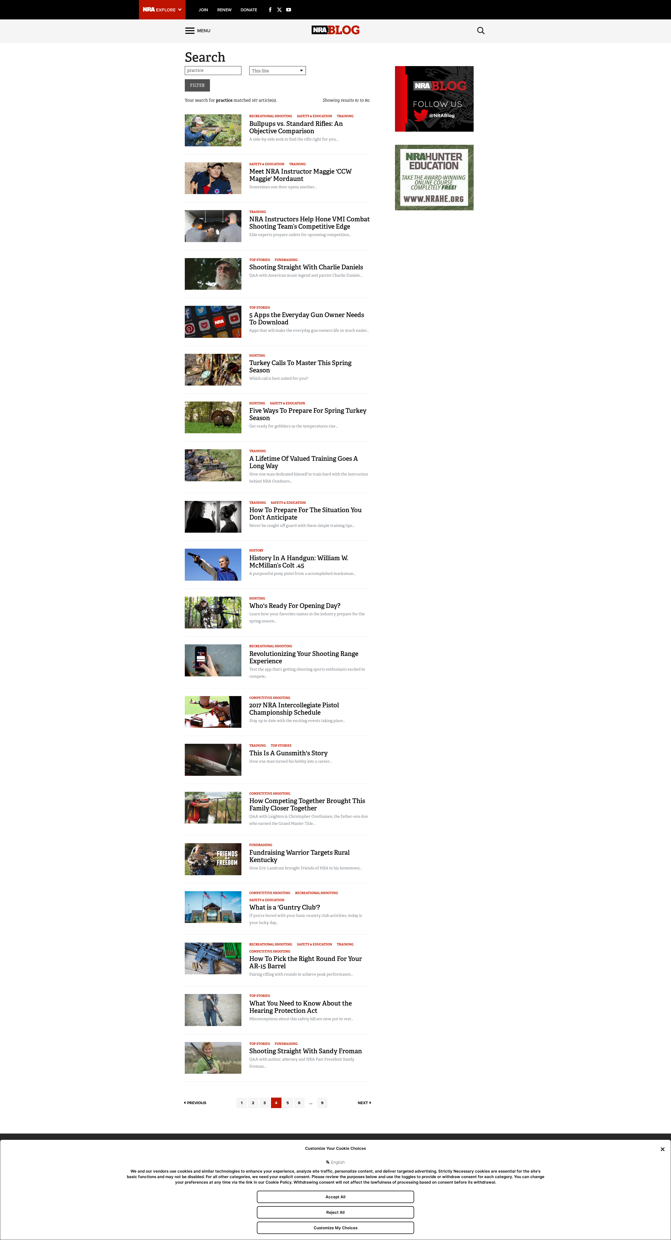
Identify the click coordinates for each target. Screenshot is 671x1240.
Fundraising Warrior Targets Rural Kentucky (299, 856)
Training (345, 116)
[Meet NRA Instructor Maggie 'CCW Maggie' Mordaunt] (213, 178)
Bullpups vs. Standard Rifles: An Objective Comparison (296, 127)
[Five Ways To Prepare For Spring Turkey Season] (213, 417)
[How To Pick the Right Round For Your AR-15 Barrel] (213, 958)
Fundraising (286, 260)
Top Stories (259, 260)
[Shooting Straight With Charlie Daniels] (213, 273)
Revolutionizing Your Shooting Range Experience (303, 657)
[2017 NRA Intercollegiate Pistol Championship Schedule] (213, 711)
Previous (196, 1102)
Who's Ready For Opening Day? (294, 606)
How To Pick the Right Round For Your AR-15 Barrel (305, 962)
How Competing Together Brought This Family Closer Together (307, 804)
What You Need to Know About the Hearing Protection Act (300, 1007)
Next (363, 1102)
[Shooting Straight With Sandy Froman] (213, 1057)
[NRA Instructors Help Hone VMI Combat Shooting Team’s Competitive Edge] (213, 225)
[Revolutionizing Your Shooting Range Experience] (213, 660)
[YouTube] (288, 3)
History (256, 550)
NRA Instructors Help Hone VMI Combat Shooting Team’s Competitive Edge (309, 223)
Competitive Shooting (269, 698)
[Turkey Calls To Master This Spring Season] (213, 369)
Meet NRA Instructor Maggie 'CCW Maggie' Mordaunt (300, 175)
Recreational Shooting (270, 116)
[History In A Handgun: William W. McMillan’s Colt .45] (213, 564)
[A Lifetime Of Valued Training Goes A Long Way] (213, 465)
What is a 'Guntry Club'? (284, 907)
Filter (197, 85)
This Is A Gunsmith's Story (288, 753)
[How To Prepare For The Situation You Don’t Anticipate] (213, 516)
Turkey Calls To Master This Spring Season (300, 366)
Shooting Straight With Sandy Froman (305, 1051)
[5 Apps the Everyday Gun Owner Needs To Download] (213, 321)
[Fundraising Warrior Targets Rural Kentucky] (213, 859)
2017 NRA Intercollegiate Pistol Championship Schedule (294, 709)
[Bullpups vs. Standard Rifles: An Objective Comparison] (213, 130)
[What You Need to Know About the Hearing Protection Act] (213, 1009)
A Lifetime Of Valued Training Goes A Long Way (303, 462)
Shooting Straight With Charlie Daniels (306, 267)
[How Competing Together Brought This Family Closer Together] (213, 807)
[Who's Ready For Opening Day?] (213, 612)
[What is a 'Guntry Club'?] (213, 907)
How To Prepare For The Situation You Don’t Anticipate (305, 513)
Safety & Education (314, 116)
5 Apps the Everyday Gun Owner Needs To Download (306, 318)
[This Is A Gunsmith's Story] (213, 759)
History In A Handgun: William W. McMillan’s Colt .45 (298, 561)
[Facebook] (270, 3)
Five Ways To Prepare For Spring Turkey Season (307, 414)
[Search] (481, 30)
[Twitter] (279, 3)
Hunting (257, 356)
